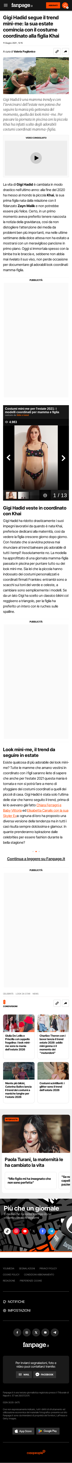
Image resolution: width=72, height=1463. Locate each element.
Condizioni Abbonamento (39, 1274)
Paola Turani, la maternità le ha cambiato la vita (34, 1162)
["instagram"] (16, 1231)
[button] (65, 51)
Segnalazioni (27, 1268)
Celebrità (8, 994)
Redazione (9, 1280)
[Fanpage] (36, 1345)
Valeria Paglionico (24, 51)
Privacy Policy (48, 1268)
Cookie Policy (11, 1274)
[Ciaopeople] (36, 1452)
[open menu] (4, 5)
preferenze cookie (31, 1280)
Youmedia (8, 1268)
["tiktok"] (7, 1231)
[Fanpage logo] (22, 5)
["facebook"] (42, 1231)
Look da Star (23, 994)
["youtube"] (25, 1231)
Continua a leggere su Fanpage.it (36, 859)
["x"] (33, 1231)
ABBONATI (53, 5)
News (36, 994)
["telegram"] (51, 1231)
